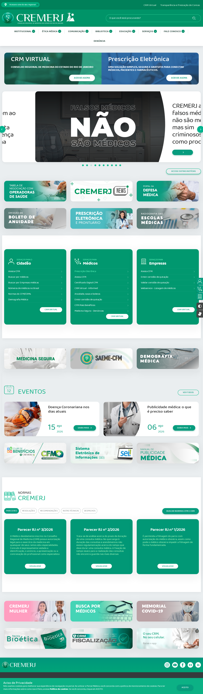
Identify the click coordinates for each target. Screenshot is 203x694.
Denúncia (99, 41)
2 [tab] (87, 165)
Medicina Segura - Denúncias (89, 311)
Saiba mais (83, 428)
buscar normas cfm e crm (180, 511)
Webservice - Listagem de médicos (158, 288)
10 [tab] (120, 165)
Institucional (22, 31)
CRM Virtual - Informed (86, 288)
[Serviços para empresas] (200, 296)
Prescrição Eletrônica (85, 271)
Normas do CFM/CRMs (19, 294)
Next (197, 126)
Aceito (185, 687)
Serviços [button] (147, 31)
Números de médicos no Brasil (23, 288)
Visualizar (35, 566)
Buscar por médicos (18, 277)
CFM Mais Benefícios (85, 305)
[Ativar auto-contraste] (200, 306)
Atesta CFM (14, 271)
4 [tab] (95, 165)
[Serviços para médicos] (200, 288)
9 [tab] (116, 165)
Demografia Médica (18, 300)
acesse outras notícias (183, 171)
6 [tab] (103, 165)
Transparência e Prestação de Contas (180, 5)
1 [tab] (82, 165)
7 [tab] (107, 165)
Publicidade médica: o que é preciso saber (169, 409)
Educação (125, 31)
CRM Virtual (150, 5)
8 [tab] (111, 165)
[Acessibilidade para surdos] (200, 313)
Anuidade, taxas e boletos (87, 294)
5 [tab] (99, 165)
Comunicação (76, 31)
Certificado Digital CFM (86, 283)
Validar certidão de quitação (155, 283)
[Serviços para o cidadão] (200, 281)
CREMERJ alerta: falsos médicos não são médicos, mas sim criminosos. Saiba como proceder (162, 124)
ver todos (188, 392)
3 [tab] (91, 165)
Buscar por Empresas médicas (23, 283)
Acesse (82, 78)
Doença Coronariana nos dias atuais (68, 409)
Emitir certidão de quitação (88, 300)
